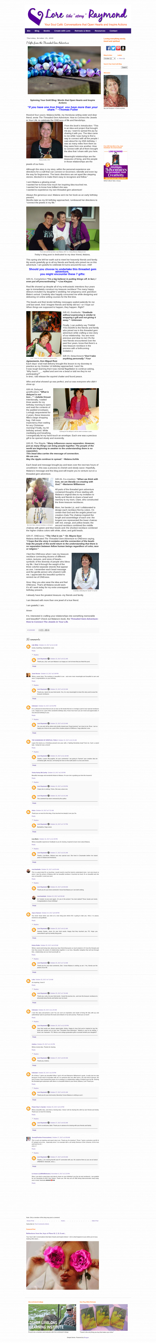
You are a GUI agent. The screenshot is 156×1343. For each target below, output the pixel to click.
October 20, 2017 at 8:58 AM (59, 887)
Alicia (33, 810)
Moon (121, 58)
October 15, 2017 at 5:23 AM (59, 723)
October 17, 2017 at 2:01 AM (59, 853)
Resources (100, 31)
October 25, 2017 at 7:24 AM (44, 979)
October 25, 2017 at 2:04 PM (47, 1073)
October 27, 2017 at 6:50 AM (59, 1058)
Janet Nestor (36, 673)
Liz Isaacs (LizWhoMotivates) (41, 1173)
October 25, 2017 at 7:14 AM (59, 963)
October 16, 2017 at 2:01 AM (59, 796)
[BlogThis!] (42, 630)
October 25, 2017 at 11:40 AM (47, 1010)
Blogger (86, 1337)
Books (47, 31)
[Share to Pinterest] (48, 630)
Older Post (95, 1221)
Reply (33, 651)
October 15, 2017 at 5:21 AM (59, 659)
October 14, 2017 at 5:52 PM (47, 706)
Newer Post (30, 1221)
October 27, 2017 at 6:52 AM (59, 1123)
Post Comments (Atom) (42, 1224)
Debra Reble (36, 945)
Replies (36, 655)
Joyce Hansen (36, 913)
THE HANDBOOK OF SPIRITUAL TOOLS (45, 740)
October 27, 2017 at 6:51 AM (59, 1092)
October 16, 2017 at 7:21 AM (45, 810)
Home (63, 1221)
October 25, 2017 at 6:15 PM (55, 1107)
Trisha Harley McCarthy (39, 772)
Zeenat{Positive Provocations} (42, 1137)
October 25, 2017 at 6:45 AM (49, 945)
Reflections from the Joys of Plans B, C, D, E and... (46, 1233)
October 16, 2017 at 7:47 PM (59, 824)
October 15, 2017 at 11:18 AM (59, 756)
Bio (28, 31)
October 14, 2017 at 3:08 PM (49, 673)
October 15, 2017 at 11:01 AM (67, 740)
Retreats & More (82, 31)
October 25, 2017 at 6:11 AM (59, 928)
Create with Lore (62, 31)
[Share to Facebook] (46, 630)
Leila (33, 979)
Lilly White (35, 645)
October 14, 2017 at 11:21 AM (48, 645)
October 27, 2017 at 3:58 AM (61, 1137)
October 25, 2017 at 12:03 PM (59, 1025)
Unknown (35, 706)
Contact (113, 31)
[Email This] (40, 630)
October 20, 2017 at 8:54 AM (50, 869)
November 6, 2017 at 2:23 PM (60, 1173)
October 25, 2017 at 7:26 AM (59, 993)
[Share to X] (44, 630)
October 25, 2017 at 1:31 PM (46, 1044)
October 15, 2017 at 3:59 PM (59, 786)
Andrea (34, 1044)
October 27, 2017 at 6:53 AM (59, 1157)
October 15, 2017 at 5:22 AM (59, 689)
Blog (37, 31)
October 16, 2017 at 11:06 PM (48, 839)
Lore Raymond (42, 659)
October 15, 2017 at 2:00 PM (56, 772)
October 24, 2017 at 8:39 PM (50, 913)
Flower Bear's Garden (39, 1107)
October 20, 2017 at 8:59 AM (55, 896)
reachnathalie (36, 869)
